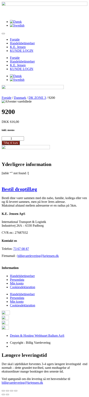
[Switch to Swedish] (17, 25)
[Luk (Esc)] (3, 390)
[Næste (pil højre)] (7, 394)
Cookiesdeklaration (22, 287)
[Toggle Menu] (3, 33)
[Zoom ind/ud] (15, 390)
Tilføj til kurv (10, 142)
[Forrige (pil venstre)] (3, 394)
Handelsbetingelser (22, 43)
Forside (15, 39)
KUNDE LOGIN (21, 50)
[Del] (7, 390)
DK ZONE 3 (37, 97)
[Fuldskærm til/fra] (11, 390)
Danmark (20, 97)
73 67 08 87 (21, 249)
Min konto (17, 283)
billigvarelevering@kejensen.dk (38, 256)
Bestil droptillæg (19, 189)
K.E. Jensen (18, 47)
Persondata (17, 279)
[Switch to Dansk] (16, 21)
